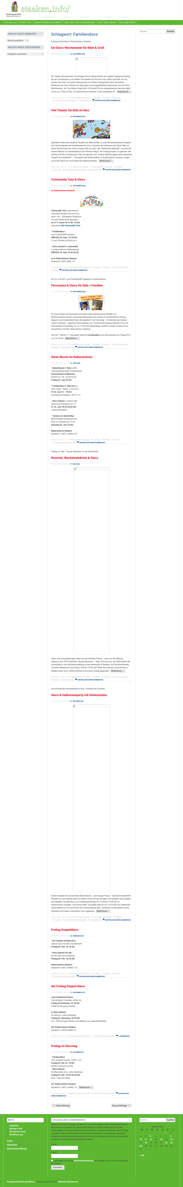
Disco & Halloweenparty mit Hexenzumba (79, 695)
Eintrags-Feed (15, 1128)
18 (146, 1143)
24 (141, 1146)
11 (146, 1139)
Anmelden (14, 1125)
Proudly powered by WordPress (21, 1182)
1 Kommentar (123, 1036)
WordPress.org (16, 1134)
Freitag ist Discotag (64, 1046)
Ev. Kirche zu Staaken (79, 167)
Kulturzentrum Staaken (65, 100)
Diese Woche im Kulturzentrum (71, 357)
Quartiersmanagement (48, 22)
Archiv (10, 1141)
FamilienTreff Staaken (80, 98)
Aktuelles (11, 22)
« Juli (141, 1155)
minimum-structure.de (68, 1182)
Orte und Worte (107, 22)
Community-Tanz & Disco (68, 179)
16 (171, 1139)
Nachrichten (85, 100)
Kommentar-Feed (17, 1131)
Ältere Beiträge (63, 1105)
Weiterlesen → (125, 91)
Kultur (117, 98)
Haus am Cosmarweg (103, 917)
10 (141, 1139)
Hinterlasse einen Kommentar (107, 100)
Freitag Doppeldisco (64, 929)
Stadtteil (26, 22)
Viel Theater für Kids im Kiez (70, 110)
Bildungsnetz (127, 22)
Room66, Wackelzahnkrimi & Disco (74, 458)
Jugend (97, 98)
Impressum (12, 1145)
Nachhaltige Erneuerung (80, 22)
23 (171, 1143)
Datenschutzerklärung (83, 1160)
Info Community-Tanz (70, 225)
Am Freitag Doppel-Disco (68, 986)
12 (151, 1139)
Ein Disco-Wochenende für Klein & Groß (77, 47)
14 (161, 1139)
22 (166, 1143)
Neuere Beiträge (119, 1105)
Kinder (107, 98)
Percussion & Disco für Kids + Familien (77, 285)
